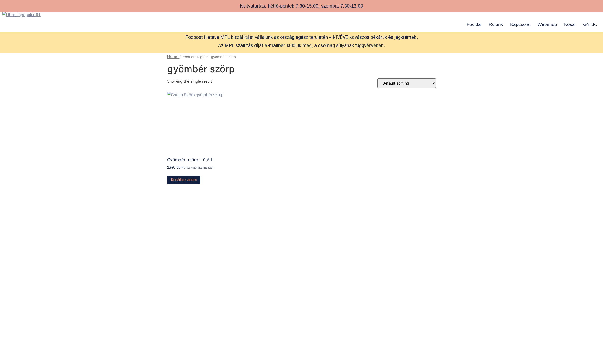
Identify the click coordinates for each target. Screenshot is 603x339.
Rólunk (496, 24)
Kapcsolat (520, 24)
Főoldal (474, 24)
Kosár (570, 24)
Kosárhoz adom (184, 180)
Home (173, 56)
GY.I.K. (590, 24)
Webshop (547, 24)
